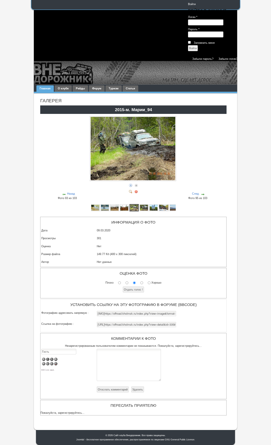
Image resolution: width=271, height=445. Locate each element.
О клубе (63, 88)
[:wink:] (55, 360)
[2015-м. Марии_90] (95, 207)
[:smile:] (43, 360)
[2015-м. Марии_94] (133, 179)
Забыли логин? (228, 58)
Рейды (80, 88)
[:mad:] (47, 364)
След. (196, 193)
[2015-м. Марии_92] (114, 207)
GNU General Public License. (180, 439)
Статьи (130, 88)
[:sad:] (51, 364)
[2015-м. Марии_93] (124, 207)
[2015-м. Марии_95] (144, 207)
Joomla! (80, 439)
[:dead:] (55, 364)
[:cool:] (47, 360)
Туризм (114, 88)
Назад (71, 193)
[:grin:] (51, 360)
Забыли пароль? (202, 58)
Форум (96, 88)
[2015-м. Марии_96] (153, 207)
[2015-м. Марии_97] (164, 207)
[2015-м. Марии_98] (174, 207)
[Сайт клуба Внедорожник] (135, 72)
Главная (45, 88)
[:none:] (43, 364)
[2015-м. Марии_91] (105, 207)
